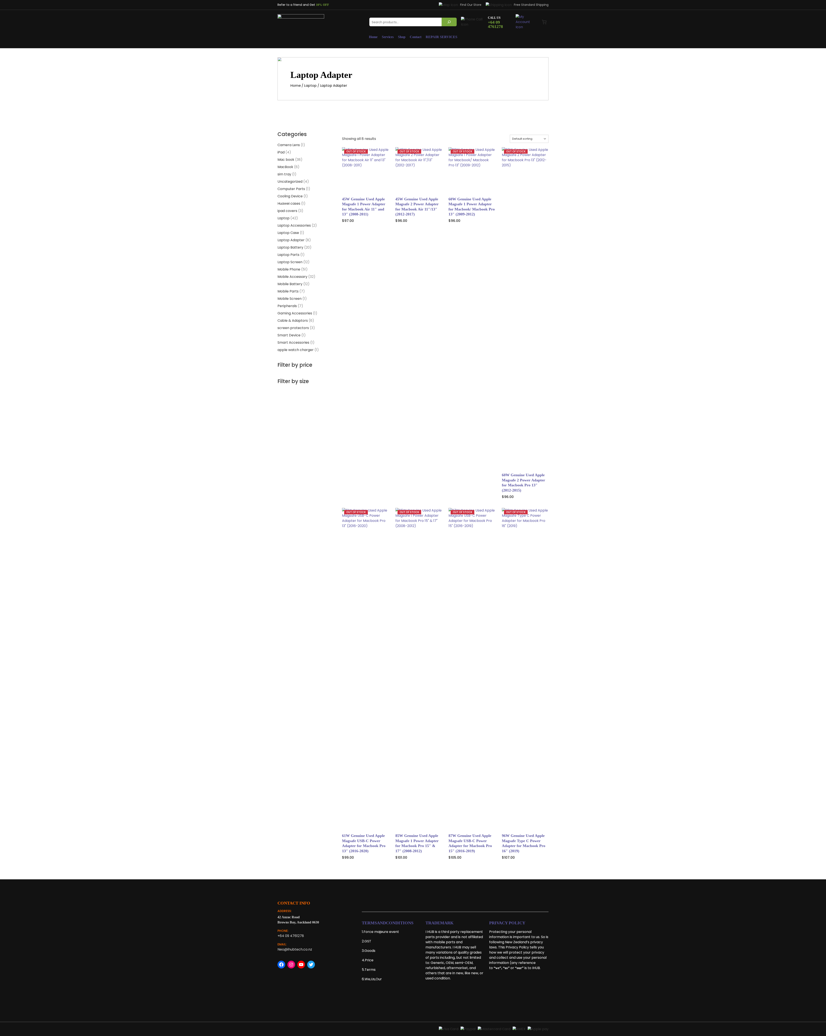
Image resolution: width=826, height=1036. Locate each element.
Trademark (439, 922)
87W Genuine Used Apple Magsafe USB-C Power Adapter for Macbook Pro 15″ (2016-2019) (470, 843)
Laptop (310, 85)
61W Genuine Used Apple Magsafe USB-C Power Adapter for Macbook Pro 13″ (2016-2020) (363, 843)
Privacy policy (507, 922)
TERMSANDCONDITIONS (387, 922)
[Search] (449, 22)
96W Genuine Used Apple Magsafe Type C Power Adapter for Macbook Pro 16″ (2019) (523, 843)
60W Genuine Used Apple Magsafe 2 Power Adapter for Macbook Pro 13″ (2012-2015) (523, 482)
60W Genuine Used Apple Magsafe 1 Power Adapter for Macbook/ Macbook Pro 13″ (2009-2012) (471, 206)
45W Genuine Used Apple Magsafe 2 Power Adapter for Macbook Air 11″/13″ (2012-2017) (417, 206)
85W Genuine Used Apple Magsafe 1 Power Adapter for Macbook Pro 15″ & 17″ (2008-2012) (417, 843)
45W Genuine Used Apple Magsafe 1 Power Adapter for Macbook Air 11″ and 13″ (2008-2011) (363, 206)
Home (295, 85)
